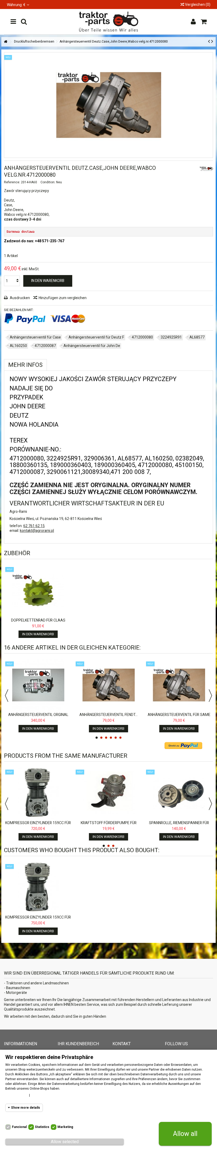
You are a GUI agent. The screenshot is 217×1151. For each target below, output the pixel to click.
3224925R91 (171, 337)
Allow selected (65, 1142)
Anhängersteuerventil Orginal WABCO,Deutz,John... (38, 717)
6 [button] (120, 738)
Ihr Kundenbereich (78, 1044)
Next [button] (210, 695)
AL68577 (197, 337)
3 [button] (106, 738)
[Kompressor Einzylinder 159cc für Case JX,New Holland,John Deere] (38, 793)
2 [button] (101, 738)
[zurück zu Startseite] (5, 42)
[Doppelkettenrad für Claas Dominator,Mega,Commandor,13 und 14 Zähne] (38, 590)
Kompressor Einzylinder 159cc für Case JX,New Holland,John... (38, 825)
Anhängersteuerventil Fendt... (108, 715)
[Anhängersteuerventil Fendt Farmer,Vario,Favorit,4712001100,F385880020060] (108, 685)
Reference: (12, 182)
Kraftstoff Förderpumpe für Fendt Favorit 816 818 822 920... (108, 825)
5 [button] (116, 738)
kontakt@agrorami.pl (37, 530)
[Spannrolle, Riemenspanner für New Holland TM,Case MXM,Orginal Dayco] (179, 793)
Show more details (25, 1107)
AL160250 (18, 346)
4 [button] (111, 738)
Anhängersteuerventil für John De (92, 346)
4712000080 (142, 337)
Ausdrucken (19, 298)
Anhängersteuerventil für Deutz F (96, 337)
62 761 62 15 (34, 526)
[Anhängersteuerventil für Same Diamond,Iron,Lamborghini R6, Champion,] (179, 685)
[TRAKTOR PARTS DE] (108, 22)
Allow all (185, 1134)
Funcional (19, 1127)
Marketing (65, 1127)
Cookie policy (15, 1095)
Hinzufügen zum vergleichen (63, 298)
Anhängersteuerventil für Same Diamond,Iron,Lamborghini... (179, 717)
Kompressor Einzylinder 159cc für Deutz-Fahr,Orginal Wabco (38, 920)
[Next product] (212, 41)
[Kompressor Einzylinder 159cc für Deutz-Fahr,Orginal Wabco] (38, 887)
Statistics (42, 1127)
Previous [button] (6, 695)
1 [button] (97, 738)
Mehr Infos (25, 365)
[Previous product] (209, 41)
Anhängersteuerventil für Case (35, 337)
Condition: (47, 182)
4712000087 (45, 346)
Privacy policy (43, 1095)
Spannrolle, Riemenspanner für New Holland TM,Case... (179, 825)
